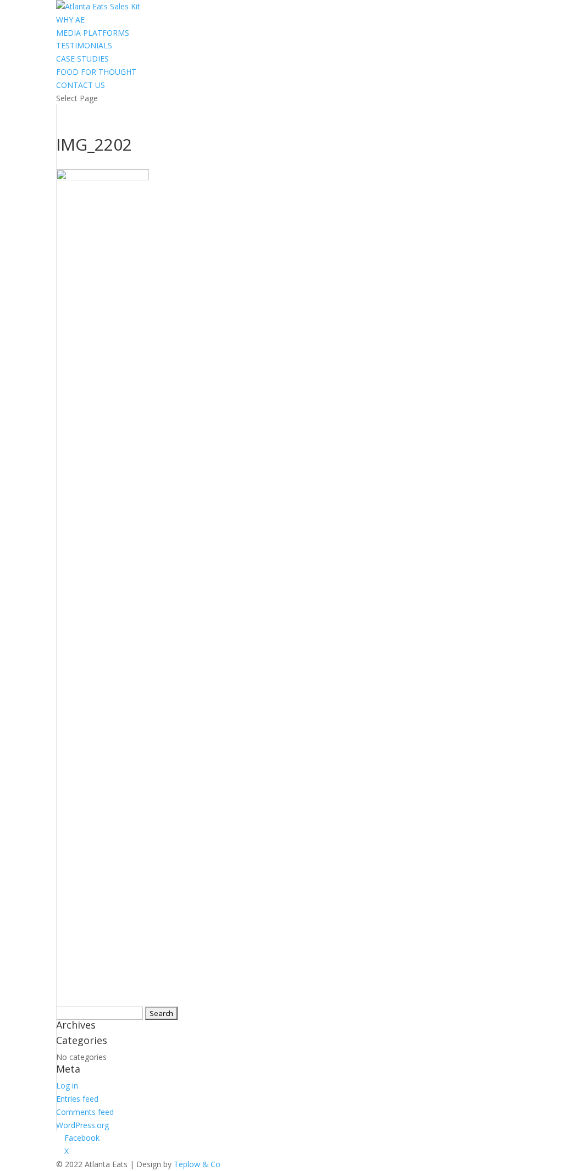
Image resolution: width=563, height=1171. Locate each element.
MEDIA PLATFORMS (92, 32)
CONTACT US (80, 85)
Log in (67, 1085)
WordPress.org (82, 1125)
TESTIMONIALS (84, 45)
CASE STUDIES (82, 58)
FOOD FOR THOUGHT (96, 72)
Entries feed (77, 1098)
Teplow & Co (197, 1164)
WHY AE (70, 19)
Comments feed (85, 1112)
